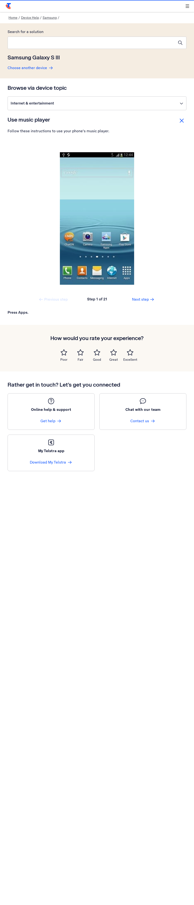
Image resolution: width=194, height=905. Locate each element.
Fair (80, 359)
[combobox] (91, 43)
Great (113, 359)
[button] (97, 103)
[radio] (64, 352)
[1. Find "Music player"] (97, 218)
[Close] (181, 120)
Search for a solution (26, 31)
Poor (63, 359)
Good (97, 359)
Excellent (130, 359)
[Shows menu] (187, 6)
